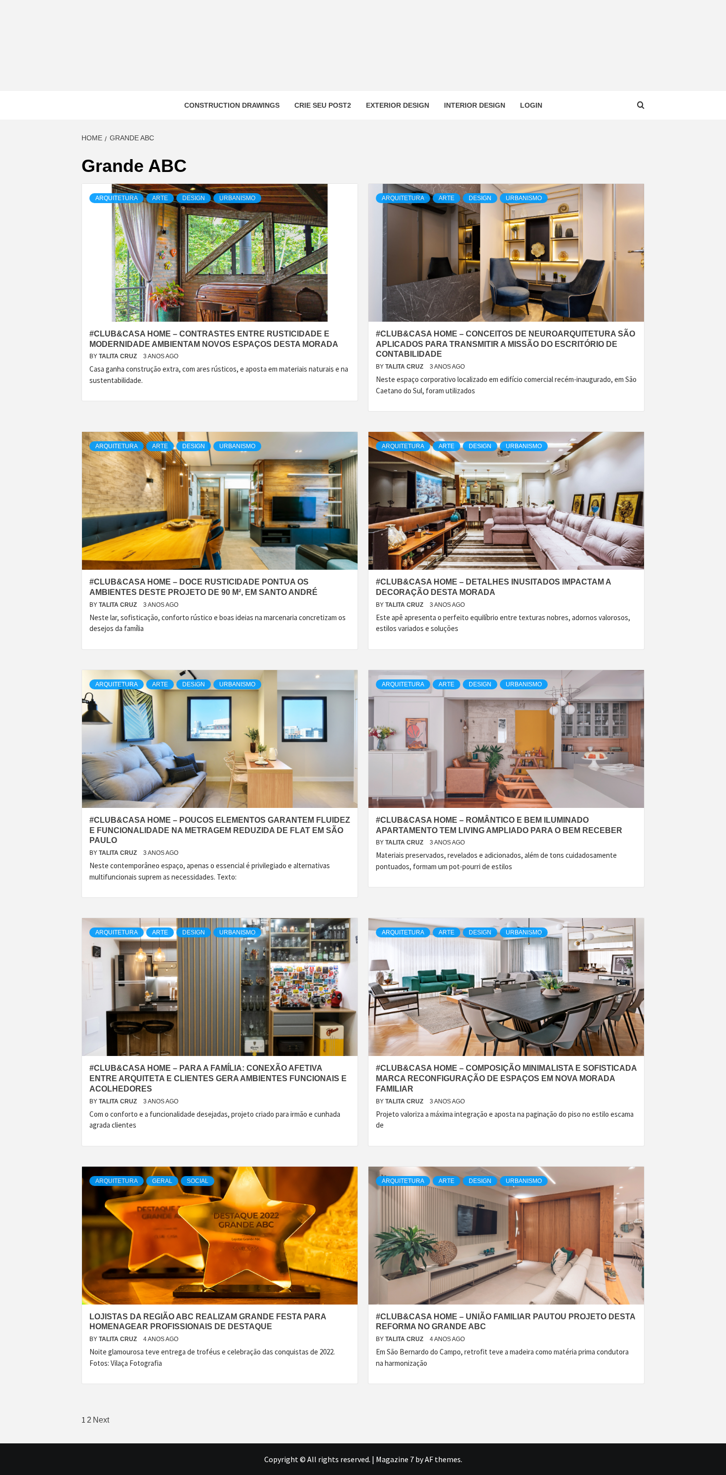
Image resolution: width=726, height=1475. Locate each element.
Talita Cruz (118, 356)
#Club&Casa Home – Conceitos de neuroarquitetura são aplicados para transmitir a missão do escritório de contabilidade (505, 344)
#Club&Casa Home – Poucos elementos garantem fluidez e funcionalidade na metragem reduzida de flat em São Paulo (219, 830)
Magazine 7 (395, 1459)
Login (531, 105)
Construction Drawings (232, 105)
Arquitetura (116, 198)
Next (101, 1420)
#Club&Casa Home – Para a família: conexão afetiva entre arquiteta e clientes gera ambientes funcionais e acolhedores (218, 1078)
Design (193, 198)
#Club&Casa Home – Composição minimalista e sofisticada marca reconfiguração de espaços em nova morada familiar (506, 1078)
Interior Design (474, 105)
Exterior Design (397, 105)
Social (197, 1181)
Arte (160, 198)
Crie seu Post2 (322, 105)
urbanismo (237, 198)
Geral (162, 1181)
